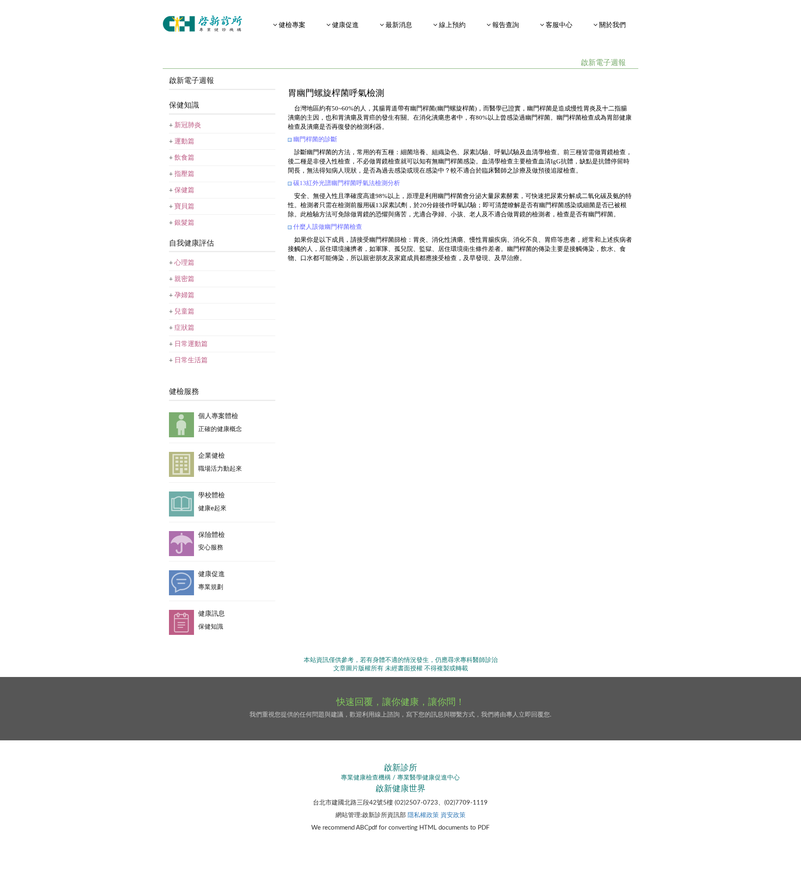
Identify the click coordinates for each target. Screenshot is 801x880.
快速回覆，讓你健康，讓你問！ (400, 702)
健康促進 (211, 574)
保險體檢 (211, 535)
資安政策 (453, 815)
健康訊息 (211, 613)
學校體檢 (211, 495)
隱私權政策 (423, 815)
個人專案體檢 (218, 416)
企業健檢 (211, 455)
